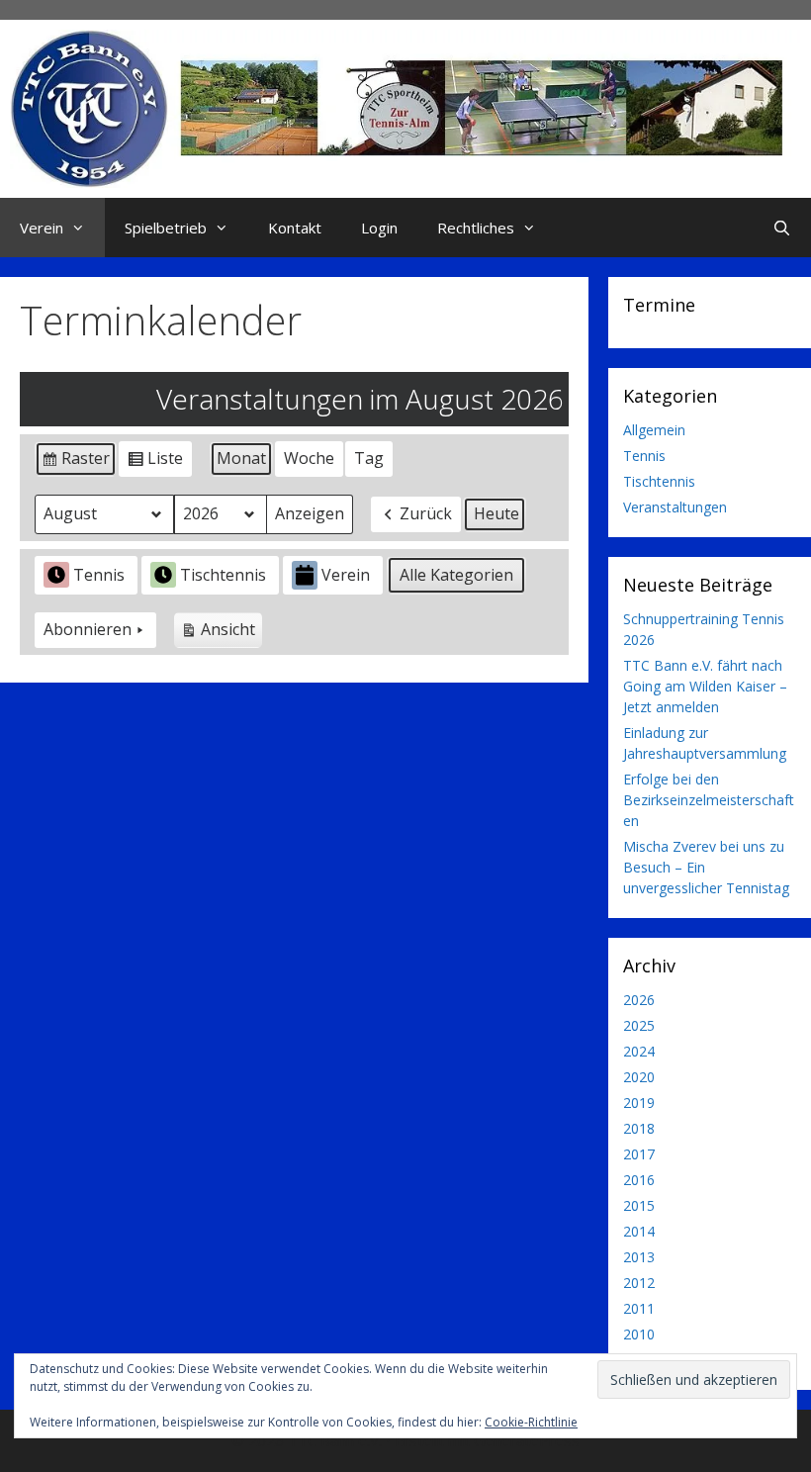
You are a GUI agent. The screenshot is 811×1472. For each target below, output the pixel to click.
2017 (639, 1154)
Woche (309, 458)
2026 (639, 999)
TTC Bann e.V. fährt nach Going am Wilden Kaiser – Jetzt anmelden (705, 686)
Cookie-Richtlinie (531, 1422)
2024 (639, 1051)
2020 (639, 1076)
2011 (639, 1308)
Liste (155, 462)
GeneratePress (527, 1440)
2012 (639, 1282)
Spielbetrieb (166, 227)
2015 (639, 1205)
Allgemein (654, 429)
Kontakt (294, 227)
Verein (41, 227)
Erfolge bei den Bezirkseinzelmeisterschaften (708, 800)
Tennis (99, 575)
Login (379, 227)
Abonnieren (88, 629)
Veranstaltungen (675, 507)
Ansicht (221, 633)
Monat (241, 458)
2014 (639, 1231)
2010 (639, 1334)
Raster (75, 462)
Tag (369, 458)
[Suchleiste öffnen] (782, 227)
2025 (639, 1025)
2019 (639, 1102)
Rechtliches (475, 227)
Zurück (426, 513)
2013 (639, 1256)
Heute (496, 513)
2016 (639, 1179)
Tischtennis (223, 575)
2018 (639, 1128)
